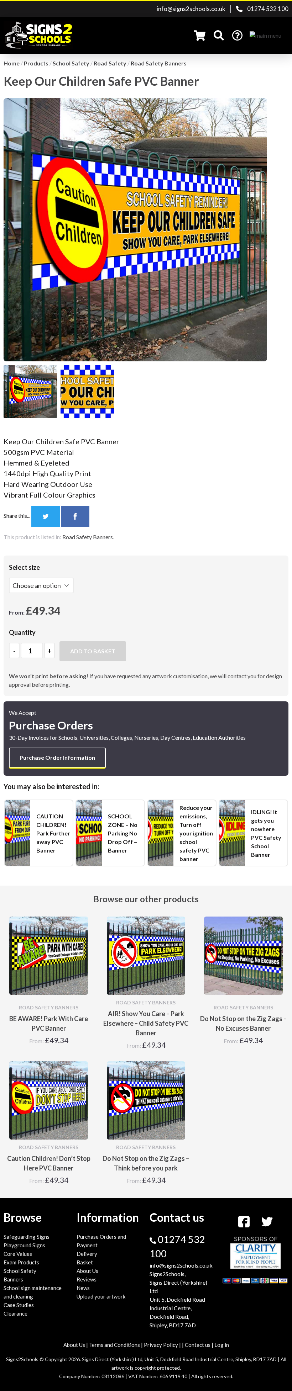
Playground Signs (24, 1245)
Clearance (15, 1313)
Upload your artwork (101, 1296)
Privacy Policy (161, 1345)
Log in (221, 1345)
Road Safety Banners (87, 536)
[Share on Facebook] (75, 515)
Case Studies (19, 1305)
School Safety (20, 1271)
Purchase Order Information (57, 757)
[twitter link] (267, 1220)
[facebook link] (244, 1220)
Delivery (87, 1254)
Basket (85, 1262)
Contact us (197, 1345)
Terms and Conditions (114, 1345)
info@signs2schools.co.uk (191, 8)
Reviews (87, 1279)
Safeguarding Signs (26, 1236)
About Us (87, 1271)
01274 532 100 (267, 8)
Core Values (18, 1254)
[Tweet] (46, 515)
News (83, 1288)
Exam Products (21, 1262)
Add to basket (92, 651)
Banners (13, 1279)
